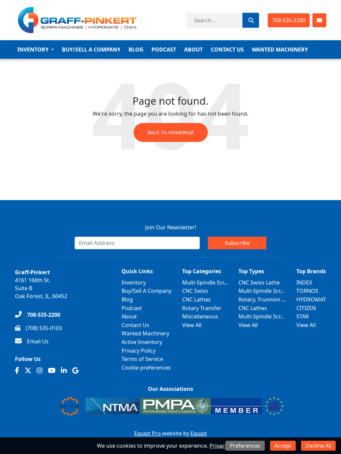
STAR (302, 316)
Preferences (245, 445)
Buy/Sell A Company (91, 49)
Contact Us (227, 49)
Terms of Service (142, 359)
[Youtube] (52, 371)
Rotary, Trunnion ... (262, 299)
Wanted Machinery (280, 49)
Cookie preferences (146, 367)
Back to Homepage (171, 132)
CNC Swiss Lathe (259, 282)
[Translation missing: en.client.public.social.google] (75, 371)
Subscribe (237, 243)
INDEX (304, 282)
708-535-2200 (288, 20)
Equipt (198, 433)
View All (191, 325)
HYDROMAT (311, 299)
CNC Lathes (196, 299)
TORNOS (307, 290)
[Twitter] (28, 371)
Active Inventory (142, 342)
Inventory (33, 49)
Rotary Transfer (201, 308)
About (193, 49)
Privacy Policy (139, 350)
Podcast (164, 49)
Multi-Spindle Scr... (205, 282)
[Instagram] (40, 371)
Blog (136, 49)
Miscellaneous (200, 316)
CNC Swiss (195, 290)
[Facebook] (17, 371)
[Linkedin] (64, 371)
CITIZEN (306, 308)
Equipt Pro (148, 433)
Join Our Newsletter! (170, 227)
